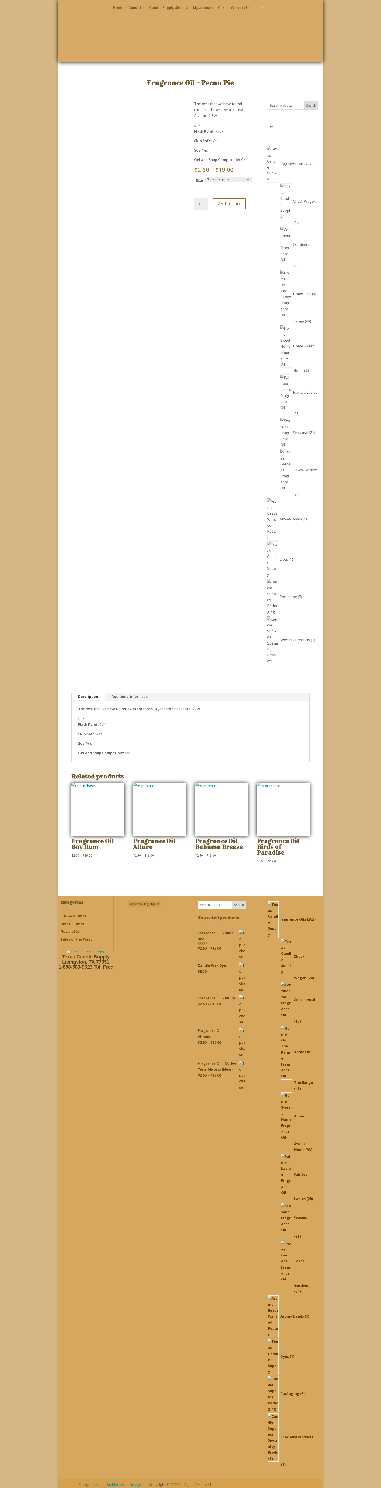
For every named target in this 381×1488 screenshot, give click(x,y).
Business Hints (73, 916)
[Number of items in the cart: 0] (271, 127)
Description (88, 696)
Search (311, 105)
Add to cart (229, 204)
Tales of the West (76, 939)
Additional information (131, 696)
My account (203, 8)
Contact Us (240, 8)
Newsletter (70, 931)
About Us (136, 8)
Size (199, 180)
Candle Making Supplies (144, 904)
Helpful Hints (72, 923)
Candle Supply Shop (166, 8)
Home (118, 8)
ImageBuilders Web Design (118, 1484)
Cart (222, 8)
